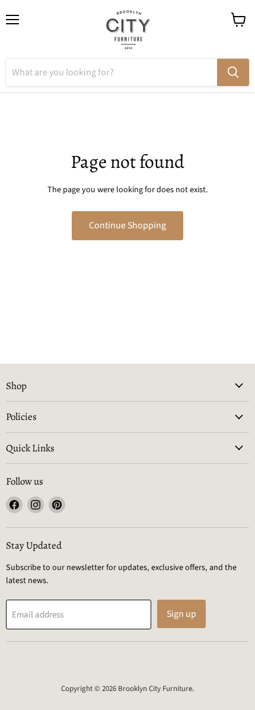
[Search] (233, 72)
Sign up (181, 613)
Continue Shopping (127, 225)
